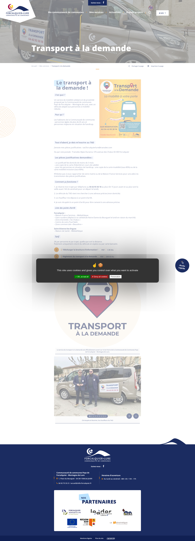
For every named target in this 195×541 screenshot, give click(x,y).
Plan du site (99, 538)
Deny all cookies (100, 277)
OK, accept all (82, 277)
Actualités (115, 12)
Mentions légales (86, 538)
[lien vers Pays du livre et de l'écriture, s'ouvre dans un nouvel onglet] (118, 522)
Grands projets (134, 12)
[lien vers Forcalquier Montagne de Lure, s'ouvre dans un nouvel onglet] (71, 511)
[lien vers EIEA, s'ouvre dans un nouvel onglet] (127, 511)
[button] (66, 12)
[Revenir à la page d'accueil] (17, 15)
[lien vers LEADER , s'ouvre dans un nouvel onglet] (101, 511)
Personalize (115, 277)
